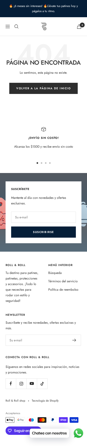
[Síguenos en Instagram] (21, 383)
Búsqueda (55, 272)
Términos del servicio (63, 281)
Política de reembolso (63, 289)
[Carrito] (79, 26)
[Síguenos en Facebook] (11, 383)
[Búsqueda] (16, 26)
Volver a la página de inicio (43, 88)
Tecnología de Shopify (45, 401)
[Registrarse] (74, 340)
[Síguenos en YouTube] (31, 383)
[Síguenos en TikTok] (42, 383)
